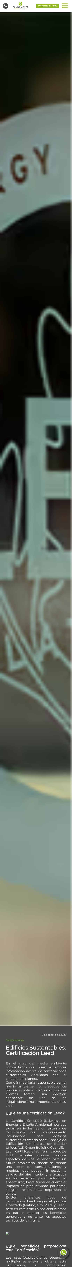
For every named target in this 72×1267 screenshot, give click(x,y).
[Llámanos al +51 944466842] (5, 6)
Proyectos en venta (47, 6)
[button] (20, 5)
